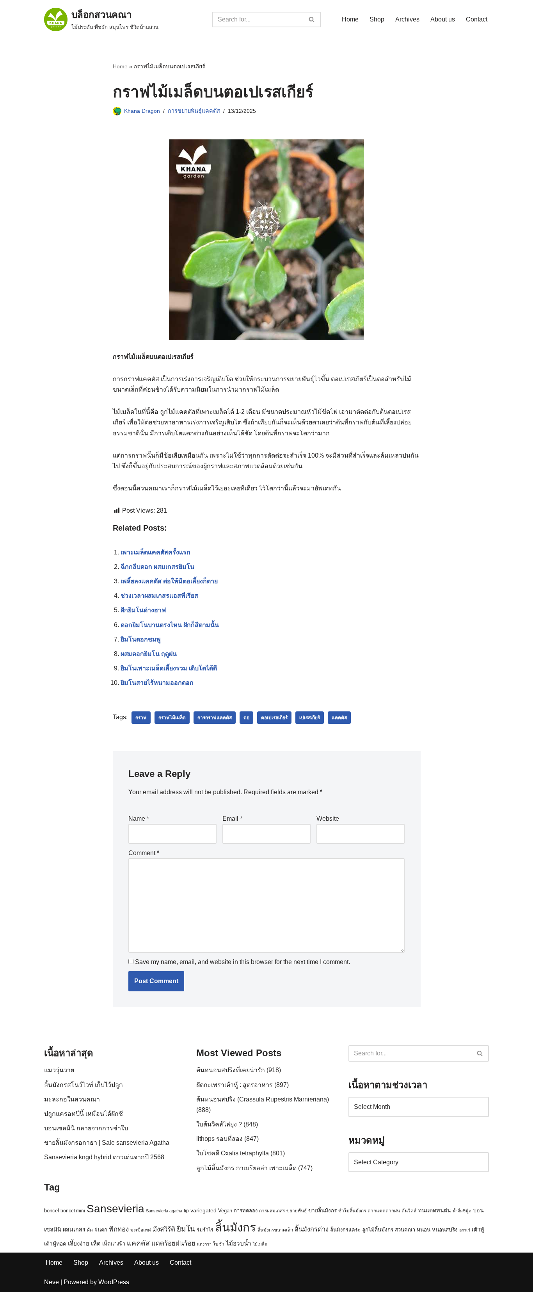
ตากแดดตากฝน (384, 1211)
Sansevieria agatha (164, 1210)
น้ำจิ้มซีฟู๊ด (462, 1210)
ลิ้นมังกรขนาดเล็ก (275, 1230)
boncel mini (72, 1211)
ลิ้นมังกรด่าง (312, 1229)
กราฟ (141, 717)
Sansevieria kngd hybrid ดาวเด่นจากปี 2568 (104, 1157)
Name (138, 818)
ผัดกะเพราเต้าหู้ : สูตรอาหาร (234, 1085)
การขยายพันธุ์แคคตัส (194, 111)
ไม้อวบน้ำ (238, 1243)
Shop (377, 19)
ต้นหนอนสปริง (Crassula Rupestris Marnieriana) (262, 1099)
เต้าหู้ (478, 1229)
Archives (407, 19)
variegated (203, 1211)
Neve (51, 1282)
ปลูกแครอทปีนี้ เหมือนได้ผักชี (83, 1113)
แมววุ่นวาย (59, 1070)
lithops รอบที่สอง (219, 1138)
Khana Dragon (142, 111)
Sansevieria (115, 1209)
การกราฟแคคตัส (214, 717)
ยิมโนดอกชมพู (141, 639)
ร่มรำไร (205, 1230)
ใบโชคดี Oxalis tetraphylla (232, 1153)
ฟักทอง (119, 1229)
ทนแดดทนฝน (434, 1210)
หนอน (423, 1230)
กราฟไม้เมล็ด (172, 717)
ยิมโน (186, 1229)
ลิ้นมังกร (235, 1227)
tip (186, 1211)
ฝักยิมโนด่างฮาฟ (143, 610)
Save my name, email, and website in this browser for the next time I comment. (242, 962)
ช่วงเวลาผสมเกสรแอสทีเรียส (159, 595)
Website (327, 818)
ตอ (246, 717)
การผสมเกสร (272, 1211)
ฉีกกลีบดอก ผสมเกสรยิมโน (157, 566)
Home (350, 19)
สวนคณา (405, 1230)
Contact (476, 19)
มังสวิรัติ (164, 1229)
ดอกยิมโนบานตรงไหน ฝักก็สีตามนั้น (170, 625)
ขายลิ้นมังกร (322, 1211)
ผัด (90, 1230)
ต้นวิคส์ (409, 1211)
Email (232, 818)
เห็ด (96, 1243)
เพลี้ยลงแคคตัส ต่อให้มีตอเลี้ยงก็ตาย (169, 581)
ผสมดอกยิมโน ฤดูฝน (149, 653)
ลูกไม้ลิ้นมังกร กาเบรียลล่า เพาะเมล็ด (246, 1168)
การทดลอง (246, 1211)
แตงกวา (204, 1244)
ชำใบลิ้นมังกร (352, 1211)
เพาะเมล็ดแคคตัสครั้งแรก (155, 552)
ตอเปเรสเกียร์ (274, 717)
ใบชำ (218, 1244)
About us (442, 19)
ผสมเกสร (74, 1229)
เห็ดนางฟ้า (113, 1244)
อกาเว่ (464, 1230)
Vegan (225, 1211)
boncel (51, 1211)
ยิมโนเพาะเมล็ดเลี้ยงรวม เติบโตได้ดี (169, 668)
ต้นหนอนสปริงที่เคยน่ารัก (230, 1070)
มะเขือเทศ (140, 1230)
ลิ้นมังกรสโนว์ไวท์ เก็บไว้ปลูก (83, 1085)
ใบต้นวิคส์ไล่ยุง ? (219, 1124)
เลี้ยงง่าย (78, 1243)
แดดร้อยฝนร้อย (173, 1243)
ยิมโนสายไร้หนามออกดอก (157, 682)
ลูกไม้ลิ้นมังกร (377, 1230)
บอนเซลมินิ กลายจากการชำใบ (86, 1128)
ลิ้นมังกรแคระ (345, 1230)
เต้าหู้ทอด (55, 1244)
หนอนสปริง (445, 1230)
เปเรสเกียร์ (309, 717)
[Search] (312, 19)
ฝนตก (100, 1230)
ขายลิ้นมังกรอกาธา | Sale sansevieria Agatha (106, 1142)
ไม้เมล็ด (260, 1244)
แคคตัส (339, 717)
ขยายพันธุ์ (296, 1211)
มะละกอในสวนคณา (72, 1099)
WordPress (113, 1282)
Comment (143, 853)
